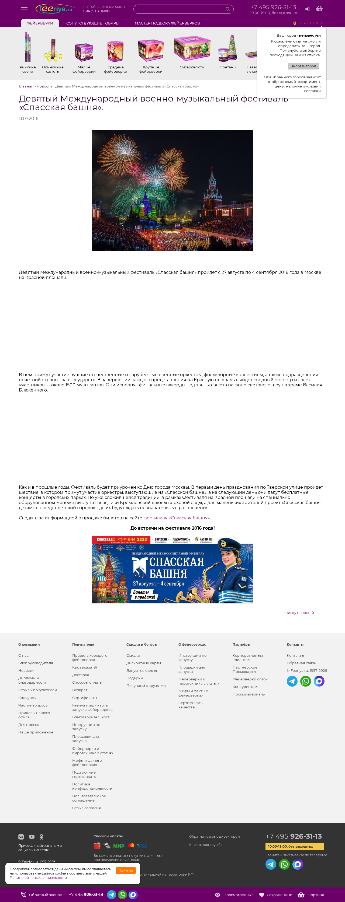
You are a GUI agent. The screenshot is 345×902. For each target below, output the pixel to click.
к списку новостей (297, 612)
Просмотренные (238, 895)
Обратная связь (301, 663)
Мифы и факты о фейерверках (87, 762)
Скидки (133, 655)
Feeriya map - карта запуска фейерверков (92, 707)
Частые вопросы (33, 705)
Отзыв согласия (86, 808)
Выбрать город (303, 66)
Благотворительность (91, 717)
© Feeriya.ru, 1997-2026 (307, 670)
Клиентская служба (205, 845)
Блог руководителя (35, 663)
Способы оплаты (87, 682)
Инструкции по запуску (86, 726)
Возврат (79, 690)
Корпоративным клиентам (248, 657)
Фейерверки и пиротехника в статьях (92, 750)
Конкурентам (245, 686)
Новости (26, 670)
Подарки (134, 678)
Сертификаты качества (190, 705)
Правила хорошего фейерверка (89, 657)
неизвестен (310, 23)
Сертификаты (84, 697)
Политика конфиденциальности (92, 786)
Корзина (316, 895)
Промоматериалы (249, 694)
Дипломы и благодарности (32, 680)
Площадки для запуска (85, 738)
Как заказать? (84, 667)
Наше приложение (35, 732)
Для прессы (29, 724)
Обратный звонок (45, 895)
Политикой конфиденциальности (38, 878)
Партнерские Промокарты (245, 669)
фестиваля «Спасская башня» (176, 517)
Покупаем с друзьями (146, 685)
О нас (23, 655)
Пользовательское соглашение (89, 798)
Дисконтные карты (143, 663)
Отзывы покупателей (37, 690)
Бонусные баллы (141, 670)
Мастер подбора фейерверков (167, 23)
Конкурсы (27, 697)
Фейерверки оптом (250, 679)
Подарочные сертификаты (84, 774)
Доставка (80, 675)
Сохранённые (279, 895)
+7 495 (293, 836)
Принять (126, 870)
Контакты (295, 655)
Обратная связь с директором (214, 836)
